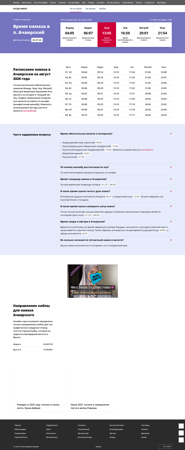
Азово (144, 437)
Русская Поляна (117, 425)
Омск (48, 429)
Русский (166, 446)
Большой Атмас (85, 437)
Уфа (83, 2)
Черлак (17, 425)
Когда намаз (20, 8)
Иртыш (113, 433)
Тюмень (139, 2)
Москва (16, 2)
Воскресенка (52, 437)
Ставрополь (150, 2)
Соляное (82, 425)
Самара (91, 2)
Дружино (145, 433)
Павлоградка (20, 429)
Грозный (62, 2)
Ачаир (112, 437)
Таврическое (52, 425)
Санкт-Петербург (41, 2)
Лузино (144, 429)
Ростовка (145, 425)
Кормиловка (20, 433)
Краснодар (161, 2)
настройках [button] (29, 110)
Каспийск (100, 2)
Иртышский (83, 433)
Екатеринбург (74, 2)
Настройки (181, 439)
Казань (53, 2)
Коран (98, 446)
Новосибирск (127, 2)
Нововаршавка (116, 429)
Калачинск (51, 433)
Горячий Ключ (21, 437)
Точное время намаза (29, 446)
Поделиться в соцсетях (181, 432)
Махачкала (26, 2)
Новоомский (83, 429)
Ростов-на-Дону (113, 2)
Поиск (170, 8)
